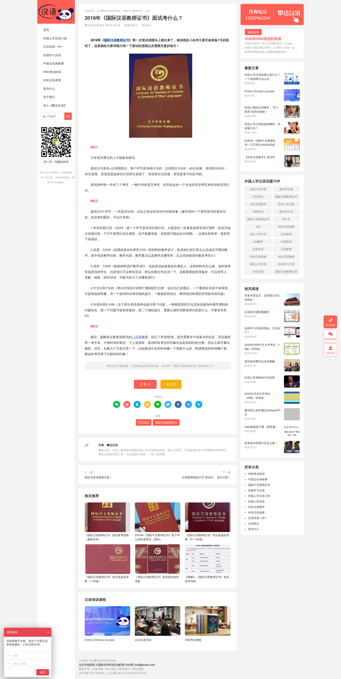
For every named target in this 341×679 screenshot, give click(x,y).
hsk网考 (258, 241)
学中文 (286, 219)
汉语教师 (286, 249)
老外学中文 (286, 211)
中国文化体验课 (53, 63)
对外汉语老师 (52, 80)
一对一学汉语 (45, 177)
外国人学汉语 (258, 189)
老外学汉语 (286, 189)
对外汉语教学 (258, 204)
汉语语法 (253, 523)
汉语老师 (286, 234)
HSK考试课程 (193, 640)
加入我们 (111, 669)
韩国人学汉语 (258, 264)
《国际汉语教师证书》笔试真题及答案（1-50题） (107, 579)
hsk (258, 226)
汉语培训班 (67, 172)
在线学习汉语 (52, 55)
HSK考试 (258, 211)
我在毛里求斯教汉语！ (98, 477)
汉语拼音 (286, 241)
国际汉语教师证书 (166, 422)
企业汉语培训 (143, 640)
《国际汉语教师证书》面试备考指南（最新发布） (107, 537)
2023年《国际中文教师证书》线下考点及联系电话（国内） (157, 537)
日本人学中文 (258, 234)
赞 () (145, 384)
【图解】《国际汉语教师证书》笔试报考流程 (207, 579)
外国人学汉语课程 (48, 172)
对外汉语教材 (258, 256)
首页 (46, 30)
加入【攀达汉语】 (55, 105)
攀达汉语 (112, 445)
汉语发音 (258, 249)
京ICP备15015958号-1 (93, 673)
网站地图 (137, 669)
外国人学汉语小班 (55, 38)
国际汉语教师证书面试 (286, 272)
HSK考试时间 (52, 72)
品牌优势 (97, 669)
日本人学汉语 (286, 204)
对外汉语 (258, 271)
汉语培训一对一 (53, 46)
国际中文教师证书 (132, 10)
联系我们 (125, 669)
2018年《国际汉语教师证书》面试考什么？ (188, 366)
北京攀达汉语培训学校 (56, 12)
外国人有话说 (256, 501)
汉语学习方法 (286, 264)
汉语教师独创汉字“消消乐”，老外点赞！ (206, 477)
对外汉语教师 (286, 256)
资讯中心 (49, 88)
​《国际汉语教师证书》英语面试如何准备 (157, 579)
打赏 (171, 384)
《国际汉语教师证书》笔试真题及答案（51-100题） (207, 537)
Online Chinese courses (99, 640)
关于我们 (49, 97)
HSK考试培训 (62, 177)
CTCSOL (143, 422)
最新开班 (84, 669)
